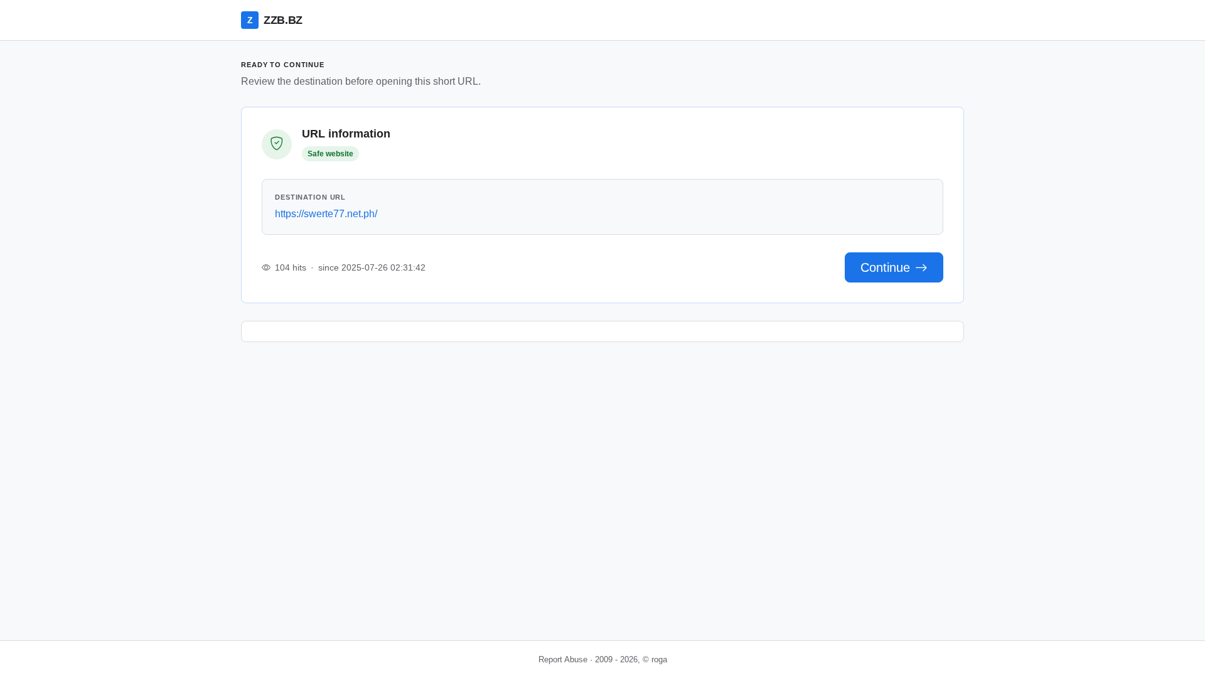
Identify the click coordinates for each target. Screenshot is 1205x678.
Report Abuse (562, 659)
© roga (655, 659)
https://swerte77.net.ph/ (326, 213)
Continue (885, 267)
